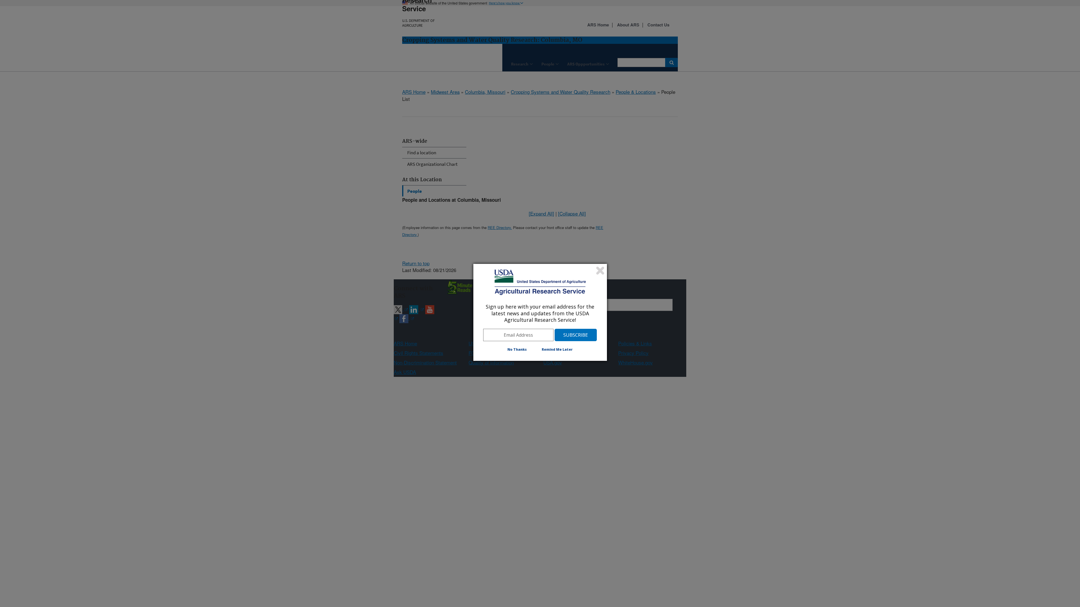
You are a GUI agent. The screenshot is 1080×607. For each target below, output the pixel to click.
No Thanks (517, 349)
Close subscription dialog (600, 271)
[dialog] (540, 312)
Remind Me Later (557, 349)
